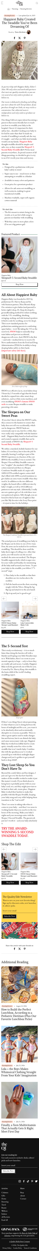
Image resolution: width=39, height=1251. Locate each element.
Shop (22, 1193)
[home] (19, 3)
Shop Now (19, 285)
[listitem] (11, 618)
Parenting (4, 1202)
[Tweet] (19, 38)
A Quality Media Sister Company (19, 1241)
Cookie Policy (17, 1248)
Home (3, 1199)
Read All (4, 1220)
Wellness (4, 1211)
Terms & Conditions (30, 1248)
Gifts (3, 1196)
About (22, 1196)
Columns (4, 1193)
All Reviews (5, 1217)
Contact (23, 1199)
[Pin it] (24, 38)
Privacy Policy (6, 1248)
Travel (3, 1205)
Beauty (3, 1208)
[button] (37, 3)
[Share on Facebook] (14, 38)
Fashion (4, 1214)
